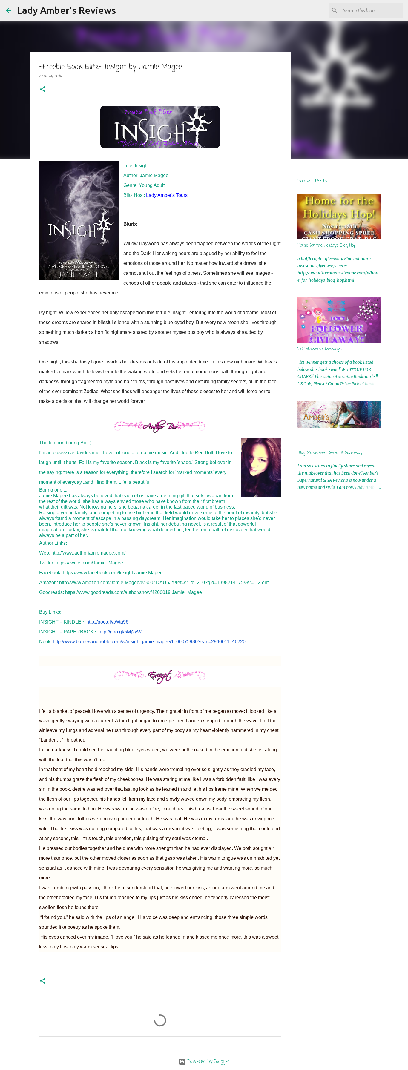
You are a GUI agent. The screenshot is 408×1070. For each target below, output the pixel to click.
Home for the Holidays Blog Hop (326, 245)
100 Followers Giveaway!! (319, 349)
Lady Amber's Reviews (66, 10)
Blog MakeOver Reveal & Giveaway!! (331, 453)
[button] (42, 90)
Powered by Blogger (208, 1061)
